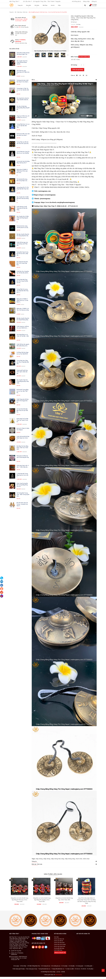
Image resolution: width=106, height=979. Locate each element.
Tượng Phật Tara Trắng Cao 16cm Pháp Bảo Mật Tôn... (23, 362)
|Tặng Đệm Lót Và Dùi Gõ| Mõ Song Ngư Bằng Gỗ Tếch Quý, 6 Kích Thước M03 (19, 899)
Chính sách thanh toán (59, 946)
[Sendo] (1, 592)
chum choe (79, 858)
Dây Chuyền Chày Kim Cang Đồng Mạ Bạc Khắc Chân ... (23, 381)
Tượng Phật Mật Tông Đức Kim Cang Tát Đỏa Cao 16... (22, 281)
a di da (58, 971)
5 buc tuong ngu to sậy (31, 968)
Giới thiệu (56, 937)
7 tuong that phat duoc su (44, 968)
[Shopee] (1, 588)
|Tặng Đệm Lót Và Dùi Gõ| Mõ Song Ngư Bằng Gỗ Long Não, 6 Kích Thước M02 (42, 899)
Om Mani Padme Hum (84, 56)
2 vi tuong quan (79, 965)
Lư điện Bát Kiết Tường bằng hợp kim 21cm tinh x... (22, 475)
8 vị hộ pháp (90, 968)
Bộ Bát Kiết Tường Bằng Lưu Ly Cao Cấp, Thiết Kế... (22, 391)
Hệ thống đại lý (76, 1)
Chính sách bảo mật (59, 938)
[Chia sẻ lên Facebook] (77, 75)
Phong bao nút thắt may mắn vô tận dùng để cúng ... (23, 457)
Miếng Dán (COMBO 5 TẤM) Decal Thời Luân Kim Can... (22, 171)
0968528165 (18, 41)
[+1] (86, 75)
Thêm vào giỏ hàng (77, 69)
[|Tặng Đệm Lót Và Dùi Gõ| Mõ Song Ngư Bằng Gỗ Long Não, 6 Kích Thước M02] (42, 887)
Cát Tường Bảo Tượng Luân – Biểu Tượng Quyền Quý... (23, 494)
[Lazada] (1, 596)
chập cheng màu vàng (57, 858)
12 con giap (16, 965)
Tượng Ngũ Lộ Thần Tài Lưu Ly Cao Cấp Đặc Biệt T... (23, 90)
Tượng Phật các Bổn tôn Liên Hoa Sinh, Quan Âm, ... (23, 143)
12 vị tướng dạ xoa (55, 965)
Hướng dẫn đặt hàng (59, 948)
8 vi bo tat (77, 968)
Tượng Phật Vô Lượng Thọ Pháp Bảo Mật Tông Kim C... (22, 291)
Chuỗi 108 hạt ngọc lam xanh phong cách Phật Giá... (22, 244)
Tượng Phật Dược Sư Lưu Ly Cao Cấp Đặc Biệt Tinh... (23, 125)
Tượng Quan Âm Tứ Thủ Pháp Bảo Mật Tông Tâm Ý (23, 189)
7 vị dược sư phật (69, 968)
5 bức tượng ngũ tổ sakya (19, 968)
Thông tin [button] (34, 861)
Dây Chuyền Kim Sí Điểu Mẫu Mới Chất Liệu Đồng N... (23, 198)
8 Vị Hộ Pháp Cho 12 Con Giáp (48, 971)
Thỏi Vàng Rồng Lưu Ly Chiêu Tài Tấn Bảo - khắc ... (23, 336)
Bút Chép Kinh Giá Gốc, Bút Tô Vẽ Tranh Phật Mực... (22, 263)
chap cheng (39, 858)
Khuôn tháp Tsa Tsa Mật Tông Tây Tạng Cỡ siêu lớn (22, 420)
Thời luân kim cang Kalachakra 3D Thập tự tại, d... (23, 72)
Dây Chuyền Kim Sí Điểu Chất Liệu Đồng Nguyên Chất (23, 218)
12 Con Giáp (23, 965)
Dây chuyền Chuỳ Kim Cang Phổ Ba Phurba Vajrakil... (22, 62)
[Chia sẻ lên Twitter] (80, 75)
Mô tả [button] (33, 79)
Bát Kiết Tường (75, 59)
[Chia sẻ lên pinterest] (83, 75)
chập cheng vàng (70, 858)
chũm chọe (86, 858)
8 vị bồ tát (83, 968)
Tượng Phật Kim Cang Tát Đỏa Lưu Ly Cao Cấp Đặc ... (23, 153)
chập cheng (46, 858)
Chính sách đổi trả (58, 940)
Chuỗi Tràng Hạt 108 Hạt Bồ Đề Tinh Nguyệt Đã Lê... (22, 401)
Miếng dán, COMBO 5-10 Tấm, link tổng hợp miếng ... (23, 310)
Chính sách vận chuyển (60, 944)
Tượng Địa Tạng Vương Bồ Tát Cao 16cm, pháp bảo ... (22, 253)
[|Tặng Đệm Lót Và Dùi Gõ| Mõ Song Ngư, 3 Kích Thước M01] (64, 887)
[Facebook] (1, 585)
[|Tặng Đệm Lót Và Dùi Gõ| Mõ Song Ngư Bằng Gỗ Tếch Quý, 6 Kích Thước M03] (19, 887)
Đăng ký (94, 1)
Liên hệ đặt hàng (58, 950)
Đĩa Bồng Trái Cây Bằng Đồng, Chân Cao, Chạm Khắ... (22, 447)
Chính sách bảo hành (59, 942)
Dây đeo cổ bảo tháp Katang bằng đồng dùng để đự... (23, 108)
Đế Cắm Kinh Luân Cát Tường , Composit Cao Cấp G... (22, 504)
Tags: (34, 858)
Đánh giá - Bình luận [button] (37, 864)
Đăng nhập (86, 1)
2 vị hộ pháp (72, 965)
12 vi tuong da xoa (45, 965)
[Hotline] (1, 578)
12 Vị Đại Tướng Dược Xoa (33, 965)
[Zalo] (1, 581)
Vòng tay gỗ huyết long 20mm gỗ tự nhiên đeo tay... (22, 372)
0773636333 (22, 39)
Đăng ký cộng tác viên (60, 952)
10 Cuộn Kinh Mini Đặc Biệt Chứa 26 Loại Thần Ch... (22, 410)
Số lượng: (74, 65)
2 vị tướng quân (88, 965)
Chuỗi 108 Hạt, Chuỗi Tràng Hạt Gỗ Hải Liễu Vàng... (22, 208)
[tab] (64, 79)
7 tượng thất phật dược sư (58, 968)
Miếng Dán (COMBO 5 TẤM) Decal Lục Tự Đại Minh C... (22, 300)
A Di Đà (63, 971)
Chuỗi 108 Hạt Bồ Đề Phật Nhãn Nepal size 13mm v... (23, 438)
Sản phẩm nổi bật (14, 48)
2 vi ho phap (64, 965)
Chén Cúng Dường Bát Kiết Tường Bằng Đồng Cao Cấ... (22, 485)
